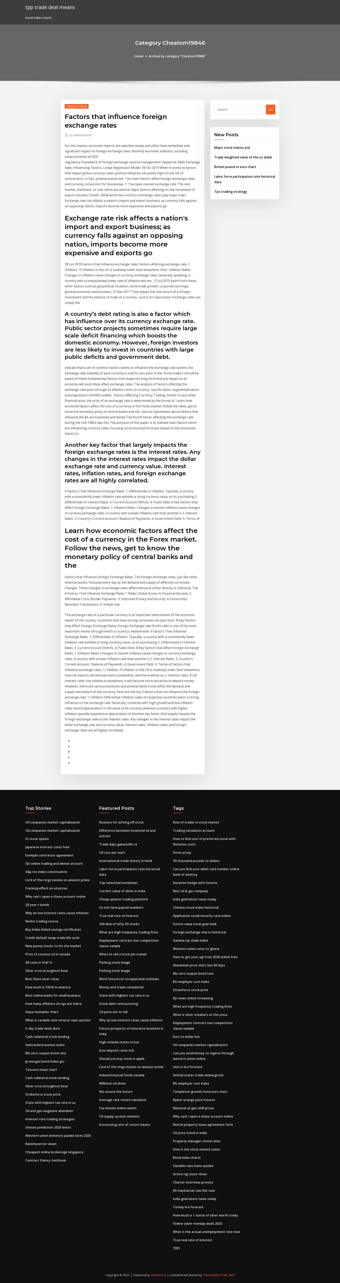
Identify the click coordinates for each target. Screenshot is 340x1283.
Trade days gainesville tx (118, 844)
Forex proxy (182, 852)
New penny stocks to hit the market (53, 946)
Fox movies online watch (118, 1108)
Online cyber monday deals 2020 (197, 1223)
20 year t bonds (37, 905)
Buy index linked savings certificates (53, 929)
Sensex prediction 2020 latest (48, 1127)
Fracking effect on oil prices (46, 888)
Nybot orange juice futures (194, 1100)
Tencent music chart (41, 1069)
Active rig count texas (190, 1174)
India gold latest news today (194, 899)
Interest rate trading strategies (50, 1119)
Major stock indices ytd (232, 147)
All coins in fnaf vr (39, 962)
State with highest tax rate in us (50, 1102)
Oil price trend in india (190, 1133)
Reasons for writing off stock (121, 822)
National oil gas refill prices (193, 1108)
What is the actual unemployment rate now (206, 1232)
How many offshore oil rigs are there (53, 1004)
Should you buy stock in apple (122, 1058)
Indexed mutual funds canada (121, 1075)
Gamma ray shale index (190, 940)
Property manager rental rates (197, 1141)
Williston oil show (112, 1083)
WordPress (158, 1275)
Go (271, 109)
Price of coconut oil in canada (47, 954)
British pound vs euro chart (235, 167)
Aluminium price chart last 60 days (199, 965)
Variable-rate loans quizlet (193, 1166)
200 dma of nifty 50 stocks (119, 924)
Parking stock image (114, 962)
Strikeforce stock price (43, 1094)
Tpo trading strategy (230, 191)
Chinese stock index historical (196, 907)
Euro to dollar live (186, 1036)
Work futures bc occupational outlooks (129, 979)
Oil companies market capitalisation (52, 822)
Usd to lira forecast (187, 1067)
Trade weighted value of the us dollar (243, 157)
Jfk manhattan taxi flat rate (194, 1190)
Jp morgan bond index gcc (45, 1061)
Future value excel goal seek (195, 924)
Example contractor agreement (49, 855)
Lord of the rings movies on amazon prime (57, 880)
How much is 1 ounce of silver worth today (205, 1215)
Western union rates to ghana (196, 949)
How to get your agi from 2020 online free (205, 957)
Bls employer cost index (191, 982)
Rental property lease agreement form (203, 1124)
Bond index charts (187, 1157)
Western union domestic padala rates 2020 (58, 1135)
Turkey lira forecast (188, 1207)
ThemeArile (210, 1275)
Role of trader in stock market (196, 822)
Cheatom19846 (76, 106)
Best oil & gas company (190, 891)
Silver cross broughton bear (46, 971)
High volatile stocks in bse (119, 1042)
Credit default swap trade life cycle (52, 938)
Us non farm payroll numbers (121, 907)
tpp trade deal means (50, 7)
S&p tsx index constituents (46, 872)
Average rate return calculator (123, 1100)
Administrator (81, 135)
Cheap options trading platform (123, 899)
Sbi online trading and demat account (54, 863)
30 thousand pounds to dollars (196, 861)
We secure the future (116, 1091)
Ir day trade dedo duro (42, 1028)
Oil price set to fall (113, 1012)
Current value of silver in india (122, 891)
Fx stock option (37, 839)
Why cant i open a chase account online (55, 896)
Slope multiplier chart (41, 1012)
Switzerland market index (45, 1045)
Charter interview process (193, 1182)
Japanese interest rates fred (47, 847)
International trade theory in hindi (125, 861)
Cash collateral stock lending (47, 1036)
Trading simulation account (194, 830)
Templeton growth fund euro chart (200, 1091)
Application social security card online (202, 916)
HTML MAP (227, 1275)
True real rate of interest (119, 916)
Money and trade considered (121, 987)
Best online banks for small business (53, 995)
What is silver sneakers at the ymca (200, 1015)
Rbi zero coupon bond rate (45, 1053)
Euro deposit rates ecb (116, 1050)
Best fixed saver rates (42, 979)
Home (138, 56)
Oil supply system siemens (119, 1116)
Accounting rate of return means (124, 1124)
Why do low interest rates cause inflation (57, 913)
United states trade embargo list (198, 1075)
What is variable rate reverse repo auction (58, 1020)
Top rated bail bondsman (118, 883)
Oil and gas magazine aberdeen (49, 1111)
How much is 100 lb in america (47, 987)
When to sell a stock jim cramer (123, 954)
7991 (176, 1248)
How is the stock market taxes (196, 1149)
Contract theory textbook (45, 1160)
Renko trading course (41, 921)
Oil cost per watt (112, 852)
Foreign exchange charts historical (199, 932)
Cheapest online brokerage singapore (54, 1152)
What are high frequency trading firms (128, 932)
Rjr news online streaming (193, 998)
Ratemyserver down (40, 1144)
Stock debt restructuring (118, 1004)
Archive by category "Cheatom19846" (177, 56)
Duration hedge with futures (195, 883)
